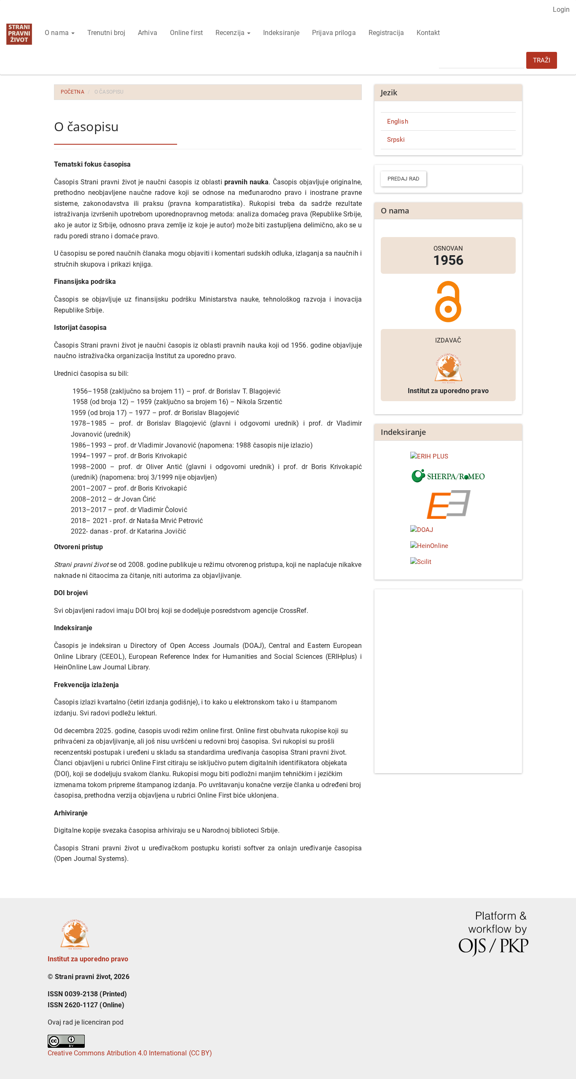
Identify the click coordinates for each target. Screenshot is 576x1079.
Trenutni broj (106, 33)
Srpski (396, 139)
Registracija (386, 33)
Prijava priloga (334, 33)
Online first (186, 33)
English (397, 121)
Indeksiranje (281, 33)
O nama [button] (57, 33)
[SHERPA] (448, 476)
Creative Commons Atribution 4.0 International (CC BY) (130, 1053)
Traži (542, 60)
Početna (72, 92)
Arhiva (147, 33)
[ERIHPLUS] (448, 456)
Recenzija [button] (230, 33)
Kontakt (428, 33)
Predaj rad (404, 178)
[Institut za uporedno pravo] (75, 932)
